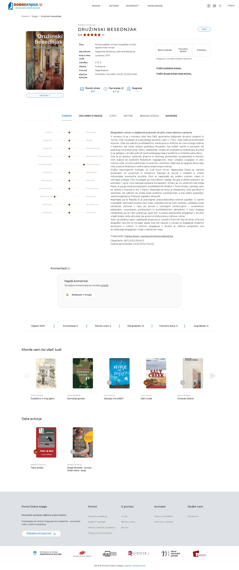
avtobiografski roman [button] (106, 44)
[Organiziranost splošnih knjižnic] (82, 553)
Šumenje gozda (76, 398)
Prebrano (201, 50)
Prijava (231, 5)
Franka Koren (131, 236)
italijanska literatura (105, 51)
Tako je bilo (37, 467)
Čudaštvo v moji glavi (42, 398)
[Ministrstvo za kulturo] (47, 554)
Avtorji (114, 5)
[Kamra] (199, 553)
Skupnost (132, 5)
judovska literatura (125, 51)
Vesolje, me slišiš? (114, 398)
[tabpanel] (119, 190)
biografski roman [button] (127, 44)
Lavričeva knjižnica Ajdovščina (156, 236)
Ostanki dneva (185, 398)
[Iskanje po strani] (220, 6)
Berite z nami (128, 521)
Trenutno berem (183, 50)
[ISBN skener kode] (214, 6)
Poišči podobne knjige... (169, 68)
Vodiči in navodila (97, 521)
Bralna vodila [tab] (149, 116)
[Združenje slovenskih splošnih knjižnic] (139, 553)
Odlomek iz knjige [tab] (90, 116)
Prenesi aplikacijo (39, 533)
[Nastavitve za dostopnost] (209, 6)
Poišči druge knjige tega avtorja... (174, 73)
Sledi (204, 29)
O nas (124, 516)
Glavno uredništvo (163, 516)
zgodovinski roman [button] (105, 47)
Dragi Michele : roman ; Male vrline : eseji (79, 469)
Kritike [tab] (128, 116)
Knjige (96, 5)
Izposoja (44, 95)
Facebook (193, 516)
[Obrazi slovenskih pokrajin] (170, 553)
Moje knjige (155, 5)
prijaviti (104, 285)
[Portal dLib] (109, 553)
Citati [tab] (113, 116)
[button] (213, 376)
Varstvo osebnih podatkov (101, 527)
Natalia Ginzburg (86, 25)
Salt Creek (146, 398)
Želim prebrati (165, 50)
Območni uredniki (163, 521)
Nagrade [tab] (171, 116)
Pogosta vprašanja (97, 516)
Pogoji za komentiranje (100, 533)
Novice (124, 527)
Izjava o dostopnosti (135, 565)
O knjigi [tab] (67, 116)
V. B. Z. (98, 62)
